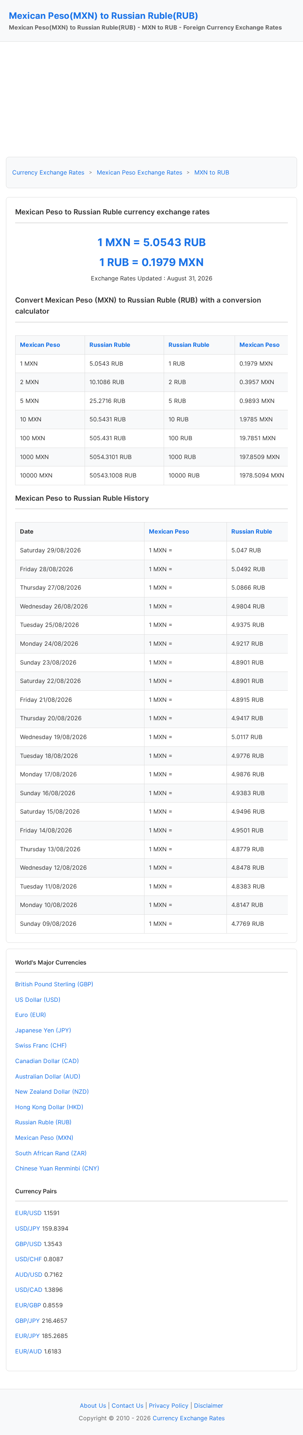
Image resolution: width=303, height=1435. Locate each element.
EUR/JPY (27, 1335)
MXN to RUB (211, 172)
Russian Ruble (109, 344)
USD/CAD (28, 1289)
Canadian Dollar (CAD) (47, 1061)
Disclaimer (208, 1405)
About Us (93, 1405)
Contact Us (127, 1405)
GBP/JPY (27, 1320)
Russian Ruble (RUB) (43, 1122)
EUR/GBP (28, 1305)
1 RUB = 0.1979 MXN (151, 262)
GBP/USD (28, 1244)
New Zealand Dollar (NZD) (52, 1091)
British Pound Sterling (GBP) (54, 984)
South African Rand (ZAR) (51, 1153)
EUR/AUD (28, 1351)
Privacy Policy (168, 1405)
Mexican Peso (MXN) (44, 1137)
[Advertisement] (151, 99)
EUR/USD (28, 1213)
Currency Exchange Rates (48, 172)
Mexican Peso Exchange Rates (139, 172)
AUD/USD (28, 1274)
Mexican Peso (40, 344)
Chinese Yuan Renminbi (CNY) (57, 1168)
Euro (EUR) (30, 1014)
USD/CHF (28, 1259)
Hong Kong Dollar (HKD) (49, 1107)
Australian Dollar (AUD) (48, 1076)
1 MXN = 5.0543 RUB (152, 242)
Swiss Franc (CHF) (41, 1045)
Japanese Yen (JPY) (43, 1030)
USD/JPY (27, 1228)
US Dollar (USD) (38, 999)
